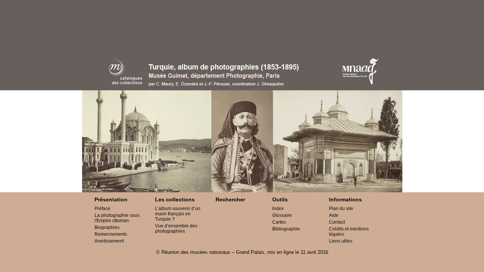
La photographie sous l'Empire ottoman (117, 218)
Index (278, 208)
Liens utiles (340, 241)
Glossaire (282, 215)
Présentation (111, 199)
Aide (333, 215)
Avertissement (109, 241)
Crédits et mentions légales (349, 231)
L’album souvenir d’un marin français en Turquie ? (177, 214)
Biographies (107, 227)
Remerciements (111, 234)
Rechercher (230, 199)
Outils (280, 199)
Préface (102, 208)
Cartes (279, 222)
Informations (345, 199)
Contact (337, 222)
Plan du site (341, 208)
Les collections (175, 199)
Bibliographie (286, 229)
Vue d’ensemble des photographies (176, 228)
